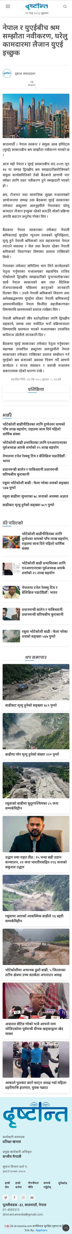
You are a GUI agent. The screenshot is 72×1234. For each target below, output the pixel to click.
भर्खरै (7, 415)
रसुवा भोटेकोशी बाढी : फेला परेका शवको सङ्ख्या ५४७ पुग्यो (36, 485)
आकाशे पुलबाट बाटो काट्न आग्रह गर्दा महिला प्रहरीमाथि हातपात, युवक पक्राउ (35, 1085)
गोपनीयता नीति (33, 1185)
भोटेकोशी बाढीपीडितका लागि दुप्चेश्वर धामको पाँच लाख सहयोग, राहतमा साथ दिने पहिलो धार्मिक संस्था (34, 429)
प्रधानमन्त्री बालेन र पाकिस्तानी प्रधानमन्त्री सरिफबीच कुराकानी (30, 472)
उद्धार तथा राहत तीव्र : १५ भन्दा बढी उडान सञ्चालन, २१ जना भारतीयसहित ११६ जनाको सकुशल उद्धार (36, 862)
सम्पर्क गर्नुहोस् (47, 1185)
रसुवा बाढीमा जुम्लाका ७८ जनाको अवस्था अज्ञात (35, 496)
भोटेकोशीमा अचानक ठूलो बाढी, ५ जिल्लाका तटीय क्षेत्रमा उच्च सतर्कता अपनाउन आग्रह (35, 972)
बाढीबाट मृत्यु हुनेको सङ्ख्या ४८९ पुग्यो (28, 504)
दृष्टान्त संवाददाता (25, 73)
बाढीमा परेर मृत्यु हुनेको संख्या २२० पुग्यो (32, 754)
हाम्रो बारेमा (18, 1185)
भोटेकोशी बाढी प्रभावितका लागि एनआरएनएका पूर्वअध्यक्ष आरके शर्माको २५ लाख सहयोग (35, 445)
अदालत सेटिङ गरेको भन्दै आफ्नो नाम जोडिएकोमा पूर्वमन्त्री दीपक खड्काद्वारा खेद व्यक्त (34, 1029)
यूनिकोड (62, 1183)
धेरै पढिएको (13, 523)
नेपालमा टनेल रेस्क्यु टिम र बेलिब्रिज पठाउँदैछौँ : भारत (34, 458)
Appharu (41, 1230)
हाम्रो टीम (7, 1185)
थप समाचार (36, 657)
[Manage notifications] (7, 1226)
